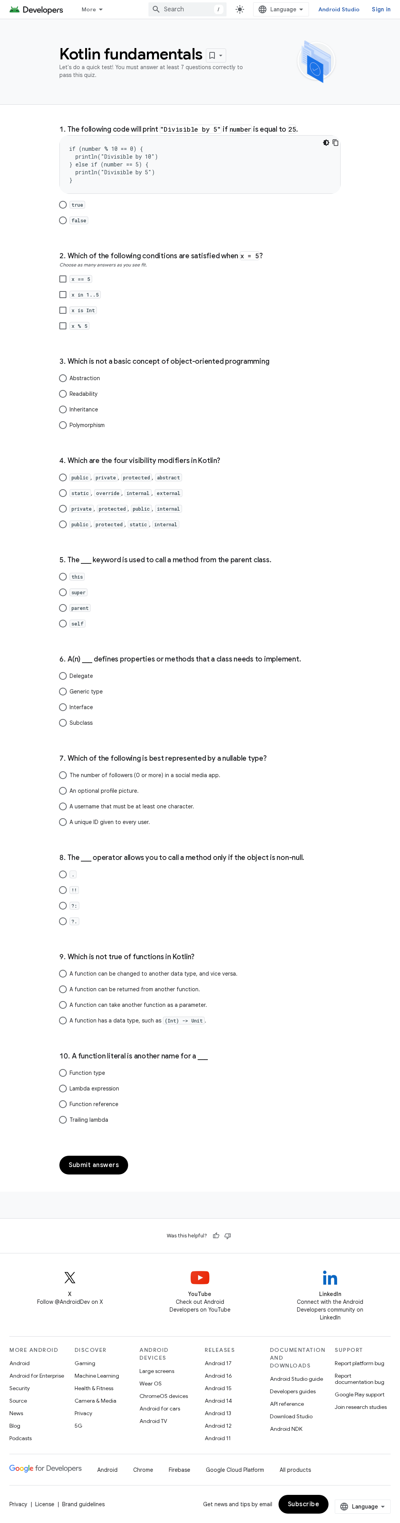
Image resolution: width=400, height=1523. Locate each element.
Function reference (94, 1104)
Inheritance (84, 409)
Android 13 (218, 1413)
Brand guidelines (83, 1504)
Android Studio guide (296, 1378)
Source (18, 1400)
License (44, 1504)
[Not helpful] (228, 1236)
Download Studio (291, 1416)
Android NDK (286, 1428)
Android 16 (218, 1375)
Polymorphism (87, 425)
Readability (84, 393)
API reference (287, 1403)
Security (19, 1388)
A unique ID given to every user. (110, 822)
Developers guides (293, 1391)
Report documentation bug (359, 1378)
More (89, 9)
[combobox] (187, 9)
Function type (87, 1072)
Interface (81, 707)
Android (19, 1363)
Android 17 (218, 1363)
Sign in (381, 9)
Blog (14, 1425)
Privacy (83, 1413)
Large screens (156, 1371)
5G (78, 1425)
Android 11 (218, 1438)
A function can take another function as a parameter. (138, 1004)
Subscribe (304, 1504)
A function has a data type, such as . (138, 1020)
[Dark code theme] (326, 142)
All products (295, 1469)
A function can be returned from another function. (135, 989)
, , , (125, 477)
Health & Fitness (94, 1388)
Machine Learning (97, 1375)
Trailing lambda (89, 1119)
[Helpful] (216, 1236)
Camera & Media (95, 1400)
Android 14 (218, 1400)
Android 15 (218, 1388)
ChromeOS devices (163, 1396)
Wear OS (150, 1383)
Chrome (143, 1469)
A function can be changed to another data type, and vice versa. (154, 973)
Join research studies (361, 1406)
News (16, 1413)
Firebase (179, 1469)
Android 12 (218, 1425)
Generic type (86, 691)
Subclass (81, 722)
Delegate (81, 675)
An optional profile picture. (104, 790)
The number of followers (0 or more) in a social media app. (145, 775)
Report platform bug (359, 1363)
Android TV (153, 1421)
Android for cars (159, 1408)
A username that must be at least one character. (132, 806)
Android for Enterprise (36, 1375)
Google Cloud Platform (235, 1469)
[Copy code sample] (335, 142)
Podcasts (20, 1438)
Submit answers (94, 1165)
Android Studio (339, 9)
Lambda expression (94, 1088)
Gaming (85, 1363)
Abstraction (85, 378)
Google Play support (359, 1394)
